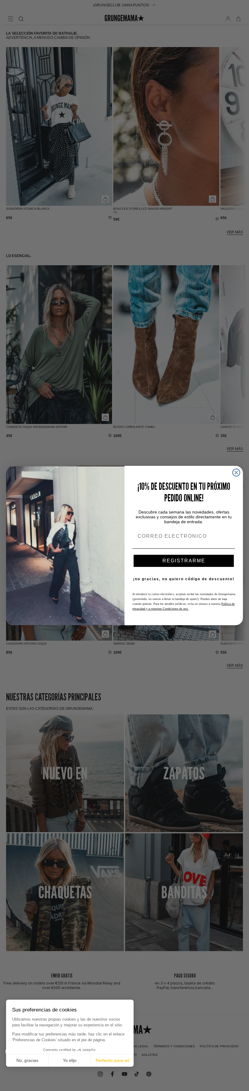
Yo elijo (70, 1060)
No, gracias (27, 1060)
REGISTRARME (183, 560)
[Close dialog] (236, 472)
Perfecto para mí (112, 1060)
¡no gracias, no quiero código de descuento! (183, 579)
